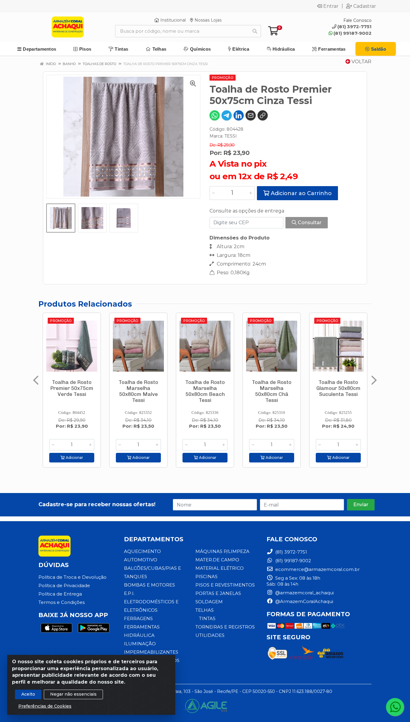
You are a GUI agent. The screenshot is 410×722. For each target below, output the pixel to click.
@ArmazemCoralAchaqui (303, 601)
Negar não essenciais (73, 694)
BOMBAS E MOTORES (149, 585)
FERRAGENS (138, 618)
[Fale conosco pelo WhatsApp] (395, 707)
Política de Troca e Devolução (72, 577)
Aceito (28, 694)
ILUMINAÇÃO (140, 643)
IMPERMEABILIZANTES (151, 652)
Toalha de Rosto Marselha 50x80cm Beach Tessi (205, 391)
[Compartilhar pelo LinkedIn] (239, 115)
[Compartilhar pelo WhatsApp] (215, 115)
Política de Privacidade (64, 585)
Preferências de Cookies (44, 706)
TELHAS (204, 610)
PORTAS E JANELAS (218, 593)
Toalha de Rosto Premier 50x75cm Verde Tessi (71, 388)
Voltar (360, 61)
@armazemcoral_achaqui (304, 593)
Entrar (331, 6)
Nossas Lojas (207, 20)
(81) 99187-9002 (352, 33)
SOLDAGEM (209, 602)
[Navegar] (35, 380)
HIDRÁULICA (139, 635)
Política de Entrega (60, 594)
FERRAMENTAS (142, 627)
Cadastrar (364, 6)
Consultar (309, 222)
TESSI (231, 136)
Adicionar (74, 457)
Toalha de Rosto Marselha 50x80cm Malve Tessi (138, 391)
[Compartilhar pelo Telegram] (227, 115)
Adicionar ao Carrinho (300, 193)
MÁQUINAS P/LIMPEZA (222, 551)
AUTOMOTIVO (140, 560)
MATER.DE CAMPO (217, 560)
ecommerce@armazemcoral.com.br (317, 569)
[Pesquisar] (255, 31)
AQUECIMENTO (142, 551)
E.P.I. (129, 593)
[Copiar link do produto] (263, 115)
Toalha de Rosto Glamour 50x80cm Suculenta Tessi (338, 388)
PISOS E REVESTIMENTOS (225, 585)
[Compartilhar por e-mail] (251, 115)
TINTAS (207, 618)
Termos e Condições (61, 602)
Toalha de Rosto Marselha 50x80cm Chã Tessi (271, 391)
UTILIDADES (210, 635)
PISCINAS (206, 576)
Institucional (172, 20)
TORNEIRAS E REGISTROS (225, 627)
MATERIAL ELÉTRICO (219, 568)
